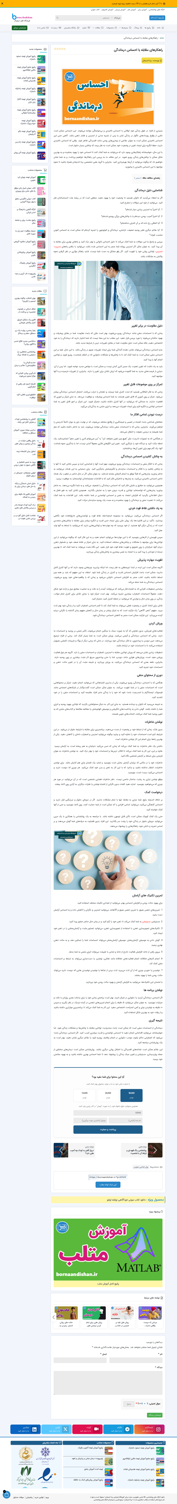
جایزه (84, 27)
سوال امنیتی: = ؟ (148, 1403)
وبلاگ (136, 27)
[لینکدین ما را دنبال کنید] (34, 1429)
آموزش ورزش (120, 9)
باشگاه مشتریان (70, 27)
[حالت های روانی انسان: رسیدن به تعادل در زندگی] (66, 1313)
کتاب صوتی (95, 9)
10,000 (85, 1095)
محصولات (110, 27)
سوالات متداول (18, 1497)
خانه (158, 27)
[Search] (58, 18)
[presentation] (53, 1317)
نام (160, 1354)
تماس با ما (41, 27)
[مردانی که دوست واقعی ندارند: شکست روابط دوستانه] (150, 1313)
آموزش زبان (142, 9)
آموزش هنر (131, 9)
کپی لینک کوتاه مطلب (108, 1184)
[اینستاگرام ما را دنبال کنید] (158, 1429)
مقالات (97, 27)
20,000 (108, 1095)
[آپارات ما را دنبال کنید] (96, 1429)
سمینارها (125, 27)
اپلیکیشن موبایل (19, 27)
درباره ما (54, 27)
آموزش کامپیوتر (107, 9)
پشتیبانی (29, 1497)
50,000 (132, 1095)
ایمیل (103, 1354)
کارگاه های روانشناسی (157, 9)
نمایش (138, 178)
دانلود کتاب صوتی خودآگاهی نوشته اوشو (126, 1200)
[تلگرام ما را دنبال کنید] (127, 1429)
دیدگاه (158, 1367)
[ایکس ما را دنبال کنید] (65, 1429)
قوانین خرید (39, 1497)
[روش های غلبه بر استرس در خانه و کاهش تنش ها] (122, 1313)
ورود (47, 1497)
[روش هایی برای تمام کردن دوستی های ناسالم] (94, 1313)
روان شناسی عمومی (141, 1167)
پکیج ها (148, 27)
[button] (2, 3)
